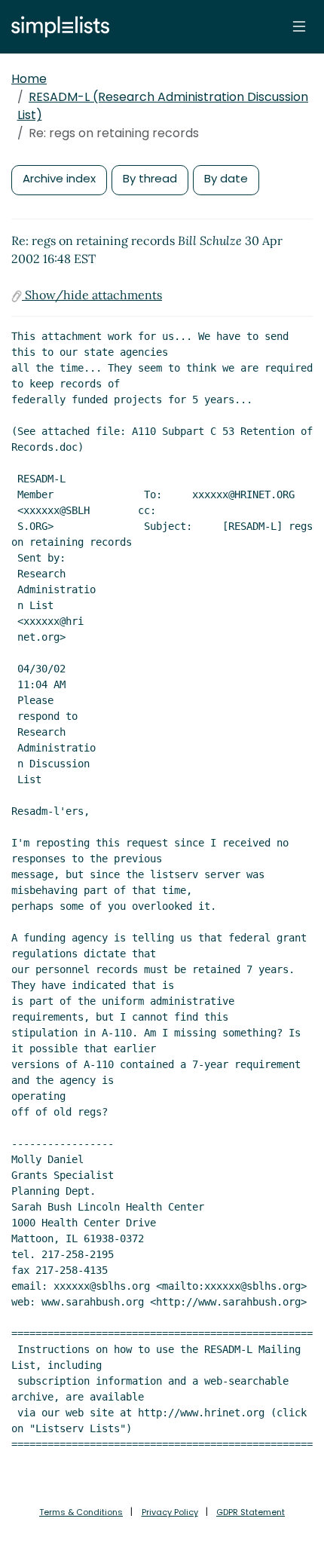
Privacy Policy (170, 1512)
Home (29, 78)
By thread (150, 178)
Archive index (59, 178)
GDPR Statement (250, 1512)
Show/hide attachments (92, 294)
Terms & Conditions (81, 1512)
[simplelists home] (56, 26)
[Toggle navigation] (299, 26)
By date (226, 178)
